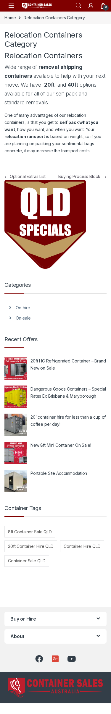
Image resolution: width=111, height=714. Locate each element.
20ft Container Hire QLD (31, 546)
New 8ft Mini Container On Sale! (60, 445)
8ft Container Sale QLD (30, 531)
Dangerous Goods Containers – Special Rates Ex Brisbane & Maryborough (68, 392)
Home (10, 17)
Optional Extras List (25, 176)
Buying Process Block (82, 176)
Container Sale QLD (26, 560)
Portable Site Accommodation (58, 473)
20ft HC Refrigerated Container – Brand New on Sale (68, 364)
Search (78, 5)
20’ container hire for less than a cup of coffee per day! (68, 421)
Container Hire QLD (82, 546)
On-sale (23, 317)
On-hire (23, 307)
